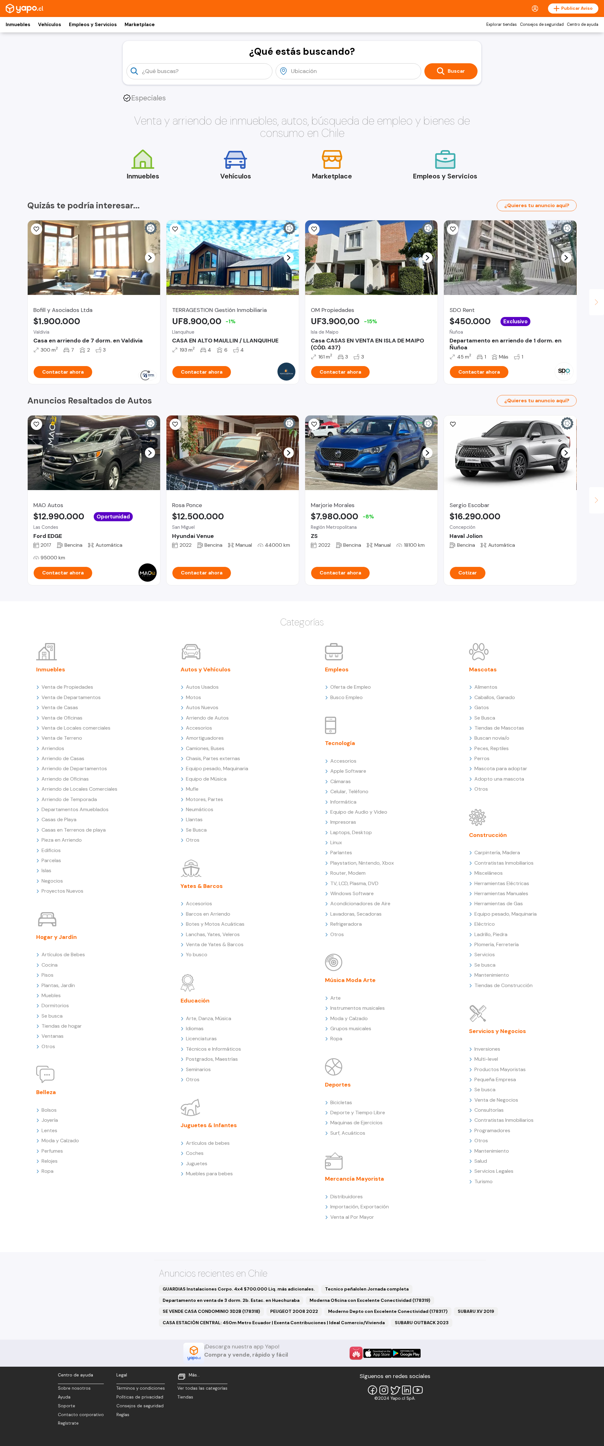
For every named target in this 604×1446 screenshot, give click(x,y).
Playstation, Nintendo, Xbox (362, 863)
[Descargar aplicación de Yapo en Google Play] (406, 1353)
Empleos (337, 669)
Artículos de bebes (208, 1143)
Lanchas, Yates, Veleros (213, 934)
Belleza (46, 1092)
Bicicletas (341, 1102)
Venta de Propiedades (67, 687)
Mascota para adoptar (500, 768)
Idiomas (195, 1028)
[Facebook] (372, 1390)
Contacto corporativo (81, 1414)
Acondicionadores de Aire (360, 903)
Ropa (47, 1171)
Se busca (52, 1016)
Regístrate (68, 1423)
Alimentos (485, 687)
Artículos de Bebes (63, 954)
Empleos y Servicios (93, 24)
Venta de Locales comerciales (76, 728)
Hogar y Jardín (56, 937)
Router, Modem (348, 873)
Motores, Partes (204, 799)
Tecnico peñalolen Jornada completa (367, 1289)
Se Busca (196, 830)
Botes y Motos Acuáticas (215, 924)
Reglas (122, 1414)
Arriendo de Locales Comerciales (79, 789)
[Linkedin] (406, 1390)
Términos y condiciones (140, 1388)
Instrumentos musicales (357, 1008)
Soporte (66, 1406)
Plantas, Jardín (58, 985)
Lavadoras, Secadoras (356, 914)
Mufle (192, 789)
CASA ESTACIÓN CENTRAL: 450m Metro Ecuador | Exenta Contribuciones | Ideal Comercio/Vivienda (274, 1322)
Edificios (51, 850)
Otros (48, 1046)
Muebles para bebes (209, 1173)
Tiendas (185, 1397)
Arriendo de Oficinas (65, 779)
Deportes (338, 1084)
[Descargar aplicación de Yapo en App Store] (377, 1353)
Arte (335, 998)
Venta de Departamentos (71, 697)
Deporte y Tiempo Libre (357, 1112)
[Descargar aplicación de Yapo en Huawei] (356, 1353)
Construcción (488, 835)
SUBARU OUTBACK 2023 (422, 1322)
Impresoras (343, 822)
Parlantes (341, 852)
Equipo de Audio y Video (358, 812)
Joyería (50, 1120)
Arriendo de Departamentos (74, 768)
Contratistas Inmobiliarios (504, 863)
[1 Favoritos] (314, 424)
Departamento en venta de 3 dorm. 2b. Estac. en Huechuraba (231, 1300)
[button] (150, 257)
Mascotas (483, 669)
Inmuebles (18, 24)
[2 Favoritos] (175, 229)
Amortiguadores (205, 738)
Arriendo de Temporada (69, 799)
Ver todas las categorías (202, 1388)
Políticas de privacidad (139, 1397)
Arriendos (53, 748)
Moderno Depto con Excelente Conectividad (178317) (388, 1311)
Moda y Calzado (60, 1140)
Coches (195, 1153)
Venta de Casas (60, 707)
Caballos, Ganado (494, 697)
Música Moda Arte (350, 980)
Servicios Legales (493, 1171)
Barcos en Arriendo (208, 914)
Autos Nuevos (202, 707)
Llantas (194, 819)
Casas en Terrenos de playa (74, 830)
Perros (481, 758)
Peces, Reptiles (491, 748)
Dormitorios (55, 1005)
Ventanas (53, 1036)
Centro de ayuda (582, 24)
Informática (343, 802)
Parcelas (51, 860)
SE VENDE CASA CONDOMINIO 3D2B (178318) (211, 1311)
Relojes (50, 1161)
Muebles (51, 995)
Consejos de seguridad (542, 24)
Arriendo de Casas (63, 758)
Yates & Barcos (202, 886)
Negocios (52, 881)
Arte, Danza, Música (208, 1018)
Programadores (492, 1130)
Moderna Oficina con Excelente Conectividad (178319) (370, 1300)
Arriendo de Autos (207, 718)
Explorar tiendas (501, 24)
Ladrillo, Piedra (490, 934)
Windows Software (352, 893)
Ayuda (64, 1397)
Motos (193, 697)
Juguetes (196, 1163)
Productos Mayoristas (500, 1069)
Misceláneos (488, 873)
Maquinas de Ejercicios (356, 1122)
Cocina (50, 965)
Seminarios (198, 1069)
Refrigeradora (346, 924)
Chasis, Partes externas (213, 758)
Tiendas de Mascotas (499, 728)
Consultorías (489, 1110)
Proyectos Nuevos (62, 891)
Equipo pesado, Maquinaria (217, 768)
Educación (195, 1000)
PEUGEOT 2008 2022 (294, 1311)
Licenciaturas (201, 1038)
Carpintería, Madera (497, 852)
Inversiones (487, 1049)
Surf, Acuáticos (347, 1133)
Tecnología (340, 743)
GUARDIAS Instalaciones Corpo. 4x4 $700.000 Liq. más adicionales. (239, 1289)
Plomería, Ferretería (496, 944)
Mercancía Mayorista (354, 1179)
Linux (336, 842)
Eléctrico (484, 924)
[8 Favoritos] (452, 229)
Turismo (483, 1181)
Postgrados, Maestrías (212, 1059)
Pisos (47, 975)
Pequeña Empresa (495, 1079)
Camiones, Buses (205, 748)
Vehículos (49, 24)
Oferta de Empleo (350, 687)
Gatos (481, 707)
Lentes (49, 1130)
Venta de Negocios (496, 1100)
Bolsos (49, 1110)
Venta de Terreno (62, 738)
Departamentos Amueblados (75, 809)
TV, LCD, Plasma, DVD (354, 883)
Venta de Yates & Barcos (214, 944)
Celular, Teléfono (349, 791)
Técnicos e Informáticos (213, 1049)
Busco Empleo (346, 697)
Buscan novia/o (491, 738)
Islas (46, 870)
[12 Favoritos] (314, 229)
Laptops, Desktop (351, 832)
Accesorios (199, 728)
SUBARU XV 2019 (476, 1311)
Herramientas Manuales (501, 893)
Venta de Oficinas (62, 718)
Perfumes (52, 1151)
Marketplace (140, 24)
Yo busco (196, 954)
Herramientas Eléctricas (501, 883)
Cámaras (340, 781)
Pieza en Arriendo (62, 840)
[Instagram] (383, 1390)
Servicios (484, 954)
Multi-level (486, 1059)
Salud (480, 1161)
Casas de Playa (59, 819)
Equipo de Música (206, 779)
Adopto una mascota (499, 779)
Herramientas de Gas (498, 903)
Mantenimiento (491, 975)
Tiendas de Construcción (503, 985)
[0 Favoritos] (36, 229)
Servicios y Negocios (497, 1031)
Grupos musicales (350, 1028)
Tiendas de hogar (62, 1026)
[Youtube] (417, 1390)
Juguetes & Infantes (209, 1125)
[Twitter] (395, 1390)
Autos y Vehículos (206, 669)
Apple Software (348, 771)
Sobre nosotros (74, 1388)
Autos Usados (202, 687)
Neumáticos (199, 809)
